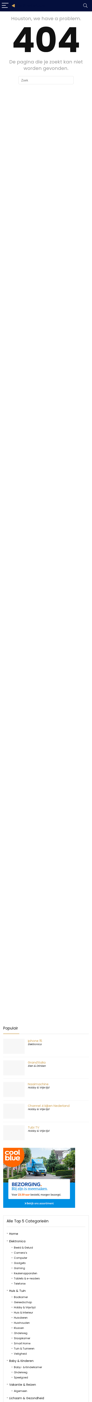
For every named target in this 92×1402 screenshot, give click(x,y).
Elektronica (35, 1044)
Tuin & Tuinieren (24, 1348)
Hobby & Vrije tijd (38, 1087)
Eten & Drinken (37, 1066)
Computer (20, 1258)
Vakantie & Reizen (22, 1384)
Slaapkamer (22, 1338)
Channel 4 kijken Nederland (49, 1106)
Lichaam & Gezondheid (26, 1398)
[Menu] (5, 5)
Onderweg (20, 1333)
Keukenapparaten (25, 1273)
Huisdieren (21, 1317)
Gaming (19, 1268)
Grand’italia (37, 1062)
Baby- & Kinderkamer (28, 1367)
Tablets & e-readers (27, 1278)
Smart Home (22, 1343)
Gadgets (20, 1263)
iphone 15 (35, 1041)
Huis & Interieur (23, 1312)
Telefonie (19, 1283)
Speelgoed (21, 1377)
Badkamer (21, 1297)
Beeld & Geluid (23, 1247)
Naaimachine (38, 1084)
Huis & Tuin (17, 1291)
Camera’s (20, 1253)
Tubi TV (33, 1127)
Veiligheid (20, 1353)
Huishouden (22, 1323)
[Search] (85, 5)
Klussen (19, 1328)
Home (13, 1234)
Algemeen (20, 1391)
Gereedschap (23, 1302)
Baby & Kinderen (21, 1361)
